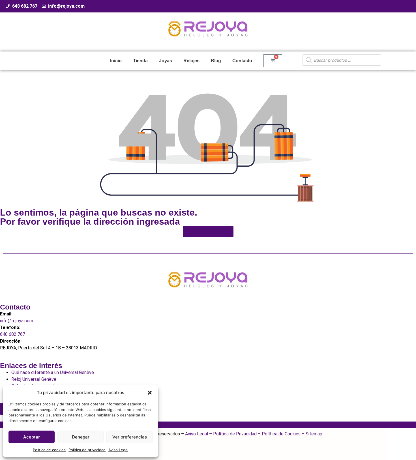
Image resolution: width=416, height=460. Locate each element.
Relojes (191, 60)
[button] (150, 392)
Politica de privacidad (87, 450)
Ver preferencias (129, 437)
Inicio (116, 60)
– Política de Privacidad (232, 434)
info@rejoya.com (16, 320)
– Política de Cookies (279, 434)
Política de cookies (49, 450)
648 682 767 (12, 334)
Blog (216, 60)
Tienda (140, 60)
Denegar (80, 437)
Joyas (165, 60)
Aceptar (31, 437)
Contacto (242, 60)
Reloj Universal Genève (33, 379)
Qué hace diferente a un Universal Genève (52, 372)
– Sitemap (311, 434)
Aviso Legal (118, 450)
